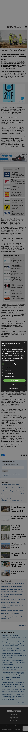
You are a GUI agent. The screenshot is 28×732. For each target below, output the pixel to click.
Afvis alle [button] (14, 384)
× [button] (24, 342)
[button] (14, 388)
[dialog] (14, 366)
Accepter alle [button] (15, 380)
